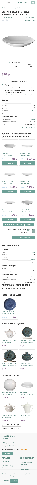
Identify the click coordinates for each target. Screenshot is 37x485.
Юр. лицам (24, 467)
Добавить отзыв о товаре (11, 428)
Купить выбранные (23, 237)
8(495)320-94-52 (23, 2)
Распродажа (25, 469)
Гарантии (24, 464)
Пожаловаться (8, 453)
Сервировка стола (8, 468)
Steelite (33, 119)
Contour (33, 103)
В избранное (31, 17)
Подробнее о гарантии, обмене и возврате (19, 95)
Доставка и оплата (27, 462)
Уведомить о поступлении (18, 81)
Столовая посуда (7, 466)
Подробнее (5, 480)
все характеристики (28, 127)
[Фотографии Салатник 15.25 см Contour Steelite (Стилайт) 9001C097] (18, 41)
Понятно (14, 480)
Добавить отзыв (30, 20)
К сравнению (8, 17)
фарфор (33, 110)
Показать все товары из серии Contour (19, 225)
